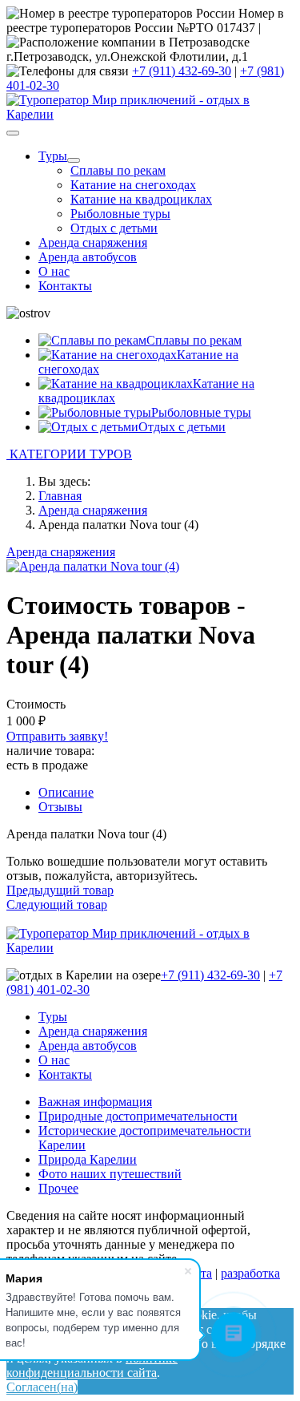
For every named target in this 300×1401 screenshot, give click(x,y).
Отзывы (60, 807)
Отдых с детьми (114, 228)
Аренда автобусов (87, 257)
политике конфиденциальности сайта (92, 1365)
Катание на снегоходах (133, 185)
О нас (54, 271)
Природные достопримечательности (138, 1116)
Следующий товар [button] (56, 904)
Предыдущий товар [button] (60, 890)
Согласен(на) (42, 1387)
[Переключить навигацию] (12, 133)
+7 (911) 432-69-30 (181, 71)
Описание (66, 792)
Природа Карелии (87, 1159)
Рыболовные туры (120, 213)
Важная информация (95, 1101)
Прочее (58, 1188)
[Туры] (73, 160)
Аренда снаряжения (92, 242)
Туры (52, 156)
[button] (150, 454)
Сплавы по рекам (118, 170)
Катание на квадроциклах (141, 199)
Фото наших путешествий (110, 1174)
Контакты (65, 286)
